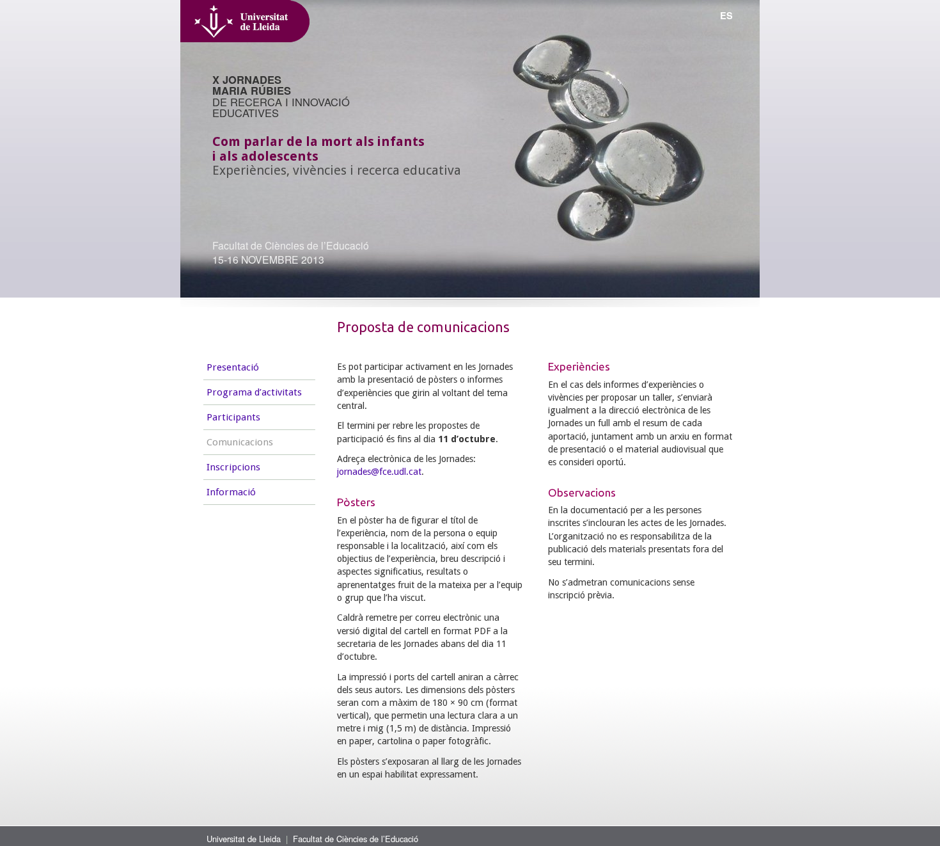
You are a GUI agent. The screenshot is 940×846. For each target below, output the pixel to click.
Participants (233, 417)
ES (726, 15)
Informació (231, 492)
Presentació (233, 367)
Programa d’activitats (254, 392)
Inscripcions (233, 467)
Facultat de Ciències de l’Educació (355, 839)
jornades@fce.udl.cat (379, 472)
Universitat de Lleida (244, 839)
